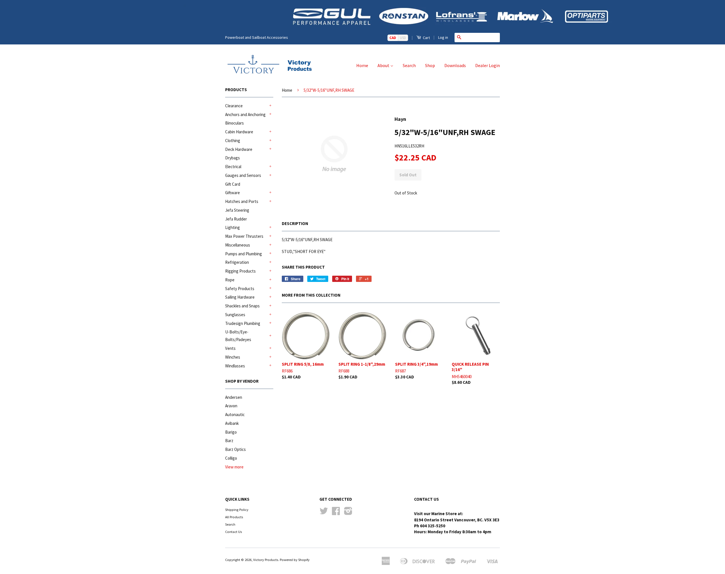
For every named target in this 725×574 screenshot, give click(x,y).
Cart (426, 37)
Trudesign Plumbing (242, 323)
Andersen (233, 397)
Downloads (455, 65)
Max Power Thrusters (244, 236)
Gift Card (232, 184)
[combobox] (482, 37)
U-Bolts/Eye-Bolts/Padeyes (238, 335)
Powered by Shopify (295, 559)
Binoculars (234, 123)
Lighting (232, 227)
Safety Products (239, 288)
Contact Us (233, 531)
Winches (232, 357)
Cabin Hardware (239, 131)
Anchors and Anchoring (245, 114)
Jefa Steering (237, 210)
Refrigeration (237, 262)
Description (295, 223)
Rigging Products (240, 271)
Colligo (231, 458)
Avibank (232, 423)
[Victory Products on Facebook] (336, 513)
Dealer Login (487, 65)
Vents (230, 348)
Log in (443, 37)
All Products (234, 517)
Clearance (234, 105)
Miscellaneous (237, 245)
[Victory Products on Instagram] (348, 513)
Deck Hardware (238, 149)
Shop (430, 65)
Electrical (233, 166)
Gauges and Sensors (243, 175)
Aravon (231, 405)
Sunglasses (235, 314)
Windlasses (235, 366)
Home (362, 65)
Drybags (232, 157)
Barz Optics (235, 449)
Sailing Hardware (240, 297)
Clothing (232, 140)
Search (409, 65)
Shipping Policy (236, 509)
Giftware (232, 192)
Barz (229, 440)
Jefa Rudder (236, 219)
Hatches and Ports (241, 201)
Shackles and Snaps (242, 306)
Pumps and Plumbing (243, 253)
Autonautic (235, 414)
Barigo (231, 432)
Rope (229, 279)
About (384, 65)
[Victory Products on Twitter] (323, 513)
